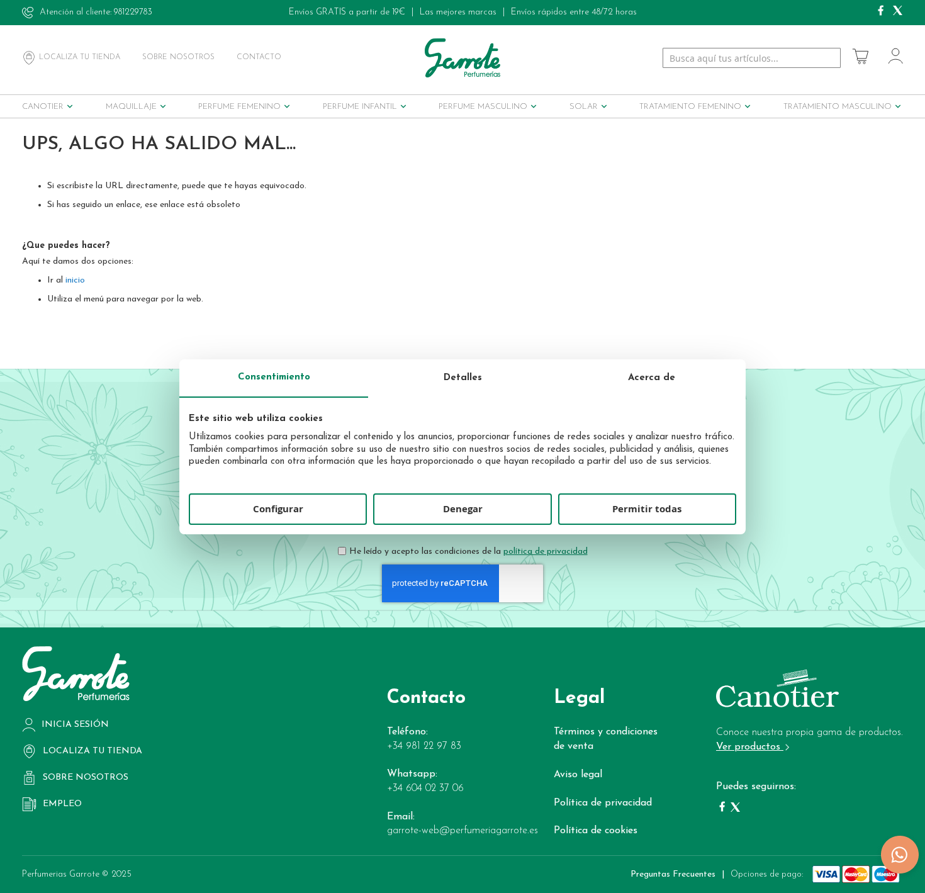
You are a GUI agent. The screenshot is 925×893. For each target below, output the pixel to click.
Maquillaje (131, 107)
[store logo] (462, 57)
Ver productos (749, 747)
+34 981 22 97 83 (424, 746)
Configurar (278, 508)
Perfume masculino (483, 107)
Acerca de (651, 378)
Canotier (43, 107)
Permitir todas (646, 508)
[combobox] (752, 58)
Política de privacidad (603, 803)
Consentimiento (274, 377)
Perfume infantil (360, 107)
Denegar (463, 508)
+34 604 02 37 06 (425, 788)
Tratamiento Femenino (690, 107)
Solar (583, 107)
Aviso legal (578, 775)
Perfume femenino (239, 107)
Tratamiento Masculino (837, 107)
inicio (75, 280)
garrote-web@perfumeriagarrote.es (462, 831)
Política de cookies (595, 831)
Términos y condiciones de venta (606, 739)
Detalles (463, 378)
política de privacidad (545, 551)
